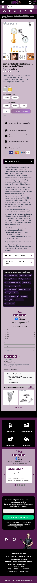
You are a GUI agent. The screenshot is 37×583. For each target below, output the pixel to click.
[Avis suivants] (33, 474)
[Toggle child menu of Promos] (33, 11)
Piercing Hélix (9, 300)
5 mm (23, 106)
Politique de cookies (18, 559)
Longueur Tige (9, 94)
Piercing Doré (26, 282)
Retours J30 (26, 445)
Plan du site (25, 571)
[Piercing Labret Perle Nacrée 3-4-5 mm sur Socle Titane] (18, 37)
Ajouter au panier (20, 111)
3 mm (7, 106)
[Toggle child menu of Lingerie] (22, 11)
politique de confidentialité (15, 524)
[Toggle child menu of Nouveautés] (28, 11)
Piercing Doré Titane (25, 275)
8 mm (15, 97)
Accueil (4, 16)
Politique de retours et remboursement (18, 565)
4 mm (15, 106)
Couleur (6, 86)
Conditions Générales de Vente (18, 562)
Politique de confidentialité (18, 556)
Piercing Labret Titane (11, 275)
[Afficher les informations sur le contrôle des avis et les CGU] (29, 461)
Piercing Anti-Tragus (24, 289)
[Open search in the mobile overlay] (20, 7)
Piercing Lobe (19, 300)
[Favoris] (3, 6)
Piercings (10, 16)
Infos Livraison (10, 431)
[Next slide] (31, 37)
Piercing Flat (23, 296)
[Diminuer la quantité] (4, 111)
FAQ (9, 569)
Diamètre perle (9, 102)
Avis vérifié (9, 359)
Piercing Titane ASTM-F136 (21, 16)
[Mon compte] (30, 2)
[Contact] (3, 2)
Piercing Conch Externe (11, 293)
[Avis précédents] (4, 474)
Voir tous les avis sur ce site (19, 326)
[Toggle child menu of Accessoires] (17, 11)
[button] (5, 11)
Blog (16, 569)
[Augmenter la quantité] (9, 111)
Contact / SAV (10, 445)
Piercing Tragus (9, 303)
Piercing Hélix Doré (10, 279)
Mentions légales (18, 554)
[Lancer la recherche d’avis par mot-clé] (33, 350)
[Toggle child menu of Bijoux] (12, 11)
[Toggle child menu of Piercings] (7, 11)
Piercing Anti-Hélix (10, 289)
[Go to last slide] (6, 37)
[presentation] (29, 387)
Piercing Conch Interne (11, 296)
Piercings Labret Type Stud (12, 286)
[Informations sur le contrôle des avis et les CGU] (28, 322)
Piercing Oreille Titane (24, 279)
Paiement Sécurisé (26, 431)
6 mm (7, 97)
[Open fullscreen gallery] (32, 50)
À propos (25, 569)
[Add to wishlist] (5, 115)
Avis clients (11, 571)
